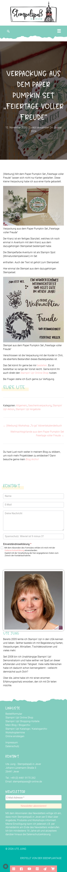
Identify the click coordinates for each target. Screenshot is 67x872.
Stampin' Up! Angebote (28, 409)
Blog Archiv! (32, 459)
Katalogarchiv (39, 728)
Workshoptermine (15, 732)
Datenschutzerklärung (14, 550)
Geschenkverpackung (40, 405)
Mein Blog (11, 725)
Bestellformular (13, 713)
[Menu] (59, 31)
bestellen (42, 365)
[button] (8, 31)
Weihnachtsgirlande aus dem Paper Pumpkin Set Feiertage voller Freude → (37, 433)
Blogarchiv (24, 725)
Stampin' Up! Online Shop (19, 717)
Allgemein (21, 405)
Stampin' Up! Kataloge (17, 728)
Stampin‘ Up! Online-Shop (34, 372)
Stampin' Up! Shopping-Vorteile (22, 721)
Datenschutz (12, 746)
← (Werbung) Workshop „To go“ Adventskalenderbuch (32, 425)
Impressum (11, 742)
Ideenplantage (52, 858)
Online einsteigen (14, 736)
